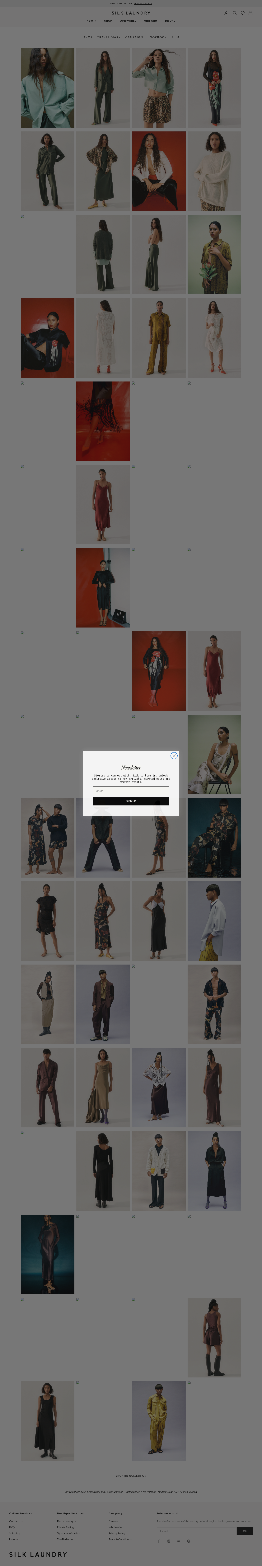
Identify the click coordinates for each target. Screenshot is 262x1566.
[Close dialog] (174, 755)
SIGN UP (131, 801)
